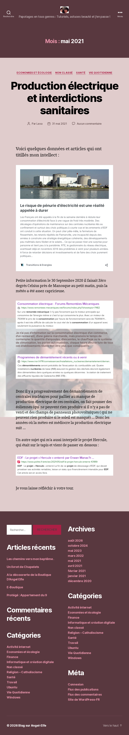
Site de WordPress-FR (84, 699)
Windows (13, 697)
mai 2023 (75, 550)
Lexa (39, 123)
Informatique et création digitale (30, 662)
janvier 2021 (77, 576)
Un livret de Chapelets (23, 567)
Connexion (75, 684)
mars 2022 (76, 555)
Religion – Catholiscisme (24, 672)
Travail (12, 682)
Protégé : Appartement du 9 (27, 595)
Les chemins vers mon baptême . (30, 559)
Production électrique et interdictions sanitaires (64, 98)
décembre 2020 (80, 581)
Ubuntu (12, 687)
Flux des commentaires (85, 694)
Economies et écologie (34, 72)
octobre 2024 (78, 545)
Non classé (64, 72)
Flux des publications (83, 689)
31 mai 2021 (59, 123)
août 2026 (75, 540)
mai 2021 (74, 561)
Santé (80, 72)
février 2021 (77, 571)
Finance (12, 657)
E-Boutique (15, 587)
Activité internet (18, 647)
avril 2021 (75, 566)
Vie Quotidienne (100, 72)
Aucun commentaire (89, 123)
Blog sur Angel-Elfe (32, 725)
